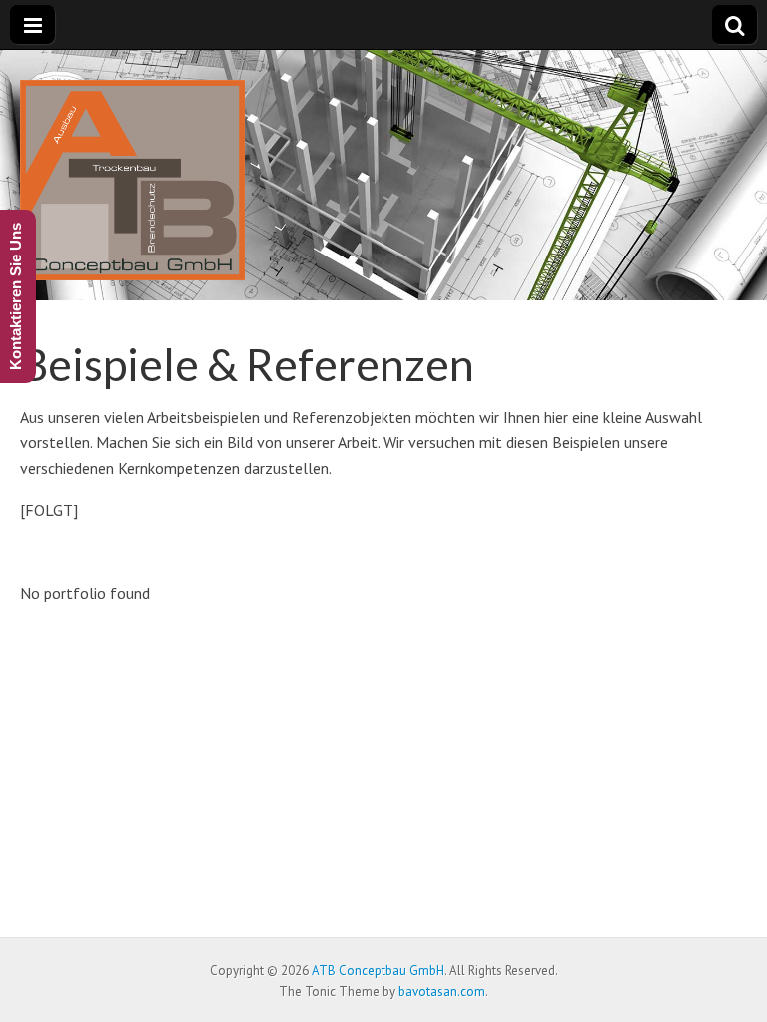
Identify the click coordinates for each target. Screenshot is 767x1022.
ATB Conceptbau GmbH (378, 970)
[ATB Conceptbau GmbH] (132, 174)
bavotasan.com (441, 991)
